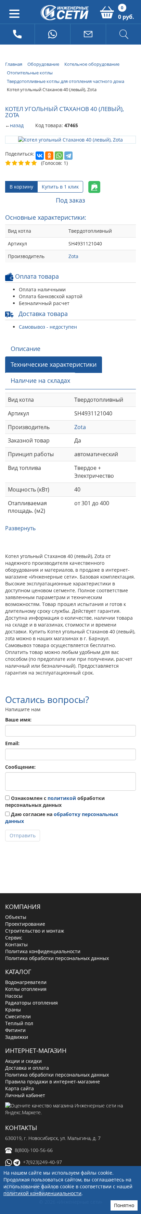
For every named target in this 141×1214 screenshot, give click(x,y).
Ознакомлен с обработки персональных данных (55, 801)
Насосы (14, 996)
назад (17, 125)
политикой (62, 798)
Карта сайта (19, 1088)
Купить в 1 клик (60, 186)
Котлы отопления (26, 989)
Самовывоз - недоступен (48, 327)
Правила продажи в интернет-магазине (52, 1081)
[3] (21, 163)
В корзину (21, 186)
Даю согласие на (61, 817)
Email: (12, 743)
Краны (13, 1009)
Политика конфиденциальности (42, 951)
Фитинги (15, 1030)
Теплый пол (19, 1023)
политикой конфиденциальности (42, 1193)
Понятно (124, 1205)
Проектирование (25, 924)
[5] (34, 163)
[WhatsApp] (59, 155)
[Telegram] (68, 155)
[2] (15, 163)
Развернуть (20, 528)
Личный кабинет (25, 1095)
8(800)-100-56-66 (34, 1150)
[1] (8, 163)
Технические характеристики (54, 364)
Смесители (18, 1016)
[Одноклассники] (49, 155)
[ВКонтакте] (40, 155)
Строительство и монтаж (34, 930)
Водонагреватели (26, 982)
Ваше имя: (18, 719)
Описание (25, 348)
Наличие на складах (40, 380)
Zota (73, 256)
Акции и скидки (23, 1061)
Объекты (15, 917)
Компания (22, 906)
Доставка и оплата (27, 1068)
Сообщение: (20, 767)
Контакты (16, 944)
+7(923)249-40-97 (42, 1162)
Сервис (13, 937)
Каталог (18, 972)
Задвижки (16, 1037)
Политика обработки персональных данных (57, 958)
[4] (28, 163)
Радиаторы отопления (31, 1002)
